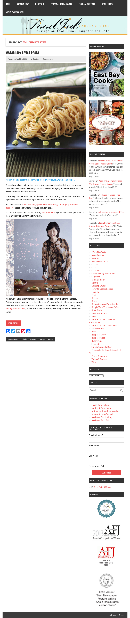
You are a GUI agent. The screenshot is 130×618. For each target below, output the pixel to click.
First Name (94, 446)
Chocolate (96, 270)
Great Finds (97, 310)
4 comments (48, 59)
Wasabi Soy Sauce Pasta (22, 52)
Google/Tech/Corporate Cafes (105, 307)
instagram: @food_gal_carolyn (105, 411)
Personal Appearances (61, 4)
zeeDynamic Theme (116, 615)
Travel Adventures (100, 356)
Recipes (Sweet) (98, 338)
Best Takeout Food (100, 261)
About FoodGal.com (14, 12)
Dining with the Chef (15, 308)
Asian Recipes (12, 339)
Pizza (94, 332)
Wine (94, 362)
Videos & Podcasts (100, 359)
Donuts (95, 283)
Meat (94, 316)
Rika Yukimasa (48, 212)
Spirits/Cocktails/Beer (102, 347)
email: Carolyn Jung (100, 405)
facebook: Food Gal (100, 420)
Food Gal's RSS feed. (102, 487)
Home (8, 4)
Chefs (24, 339)
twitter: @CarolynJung (102, 408)
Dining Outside (98, 280)
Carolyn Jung (23, 4)
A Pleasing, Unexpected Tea (111, 212)
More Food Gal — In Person (104, 325)
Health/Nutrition (99, 313)
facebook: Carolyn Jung (102, 417)
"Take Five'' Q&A (99, 252)
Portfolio (39, 4)
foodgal (36, 59)
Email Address (96, 435)
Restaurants (97, 341)
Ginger (95, 301)
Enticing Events (98, 286)
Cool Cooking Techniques (103, 273)
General (33, 339)
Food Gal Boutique (87, 4)
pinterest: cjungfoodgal (102, 414)
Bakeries (95, 258)
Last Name (93, 456)
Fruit (94, 295)
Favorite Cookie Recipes (102, 289)
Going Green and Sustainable (105, 304)
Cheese (95, 264)
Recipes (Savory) (46, 339)
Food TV (95, 292)
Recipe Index (107, 4)
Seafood (95, 344)
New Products (98, 328)
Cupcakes (96, 277)
